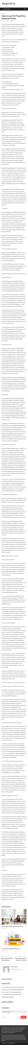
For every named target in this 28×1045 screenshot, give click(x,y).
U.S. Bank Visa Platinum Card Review (11, 994)
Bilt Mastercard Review (8, 997)
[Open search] (25, 9)
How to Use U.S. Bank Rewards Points (11, 948)
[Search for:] (14, 1017)
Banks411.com (12, 1043)
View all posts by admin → (17, 969)
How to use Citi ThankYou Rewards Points (13, 989)
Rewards (3, 13)
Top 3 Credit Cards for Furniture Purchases (12, 926)
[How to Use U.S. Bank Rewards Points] (14, 939)
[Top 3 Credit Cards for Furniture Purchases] (14, 917)
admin (12, 20)
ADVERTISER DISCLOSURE (7, 979)
